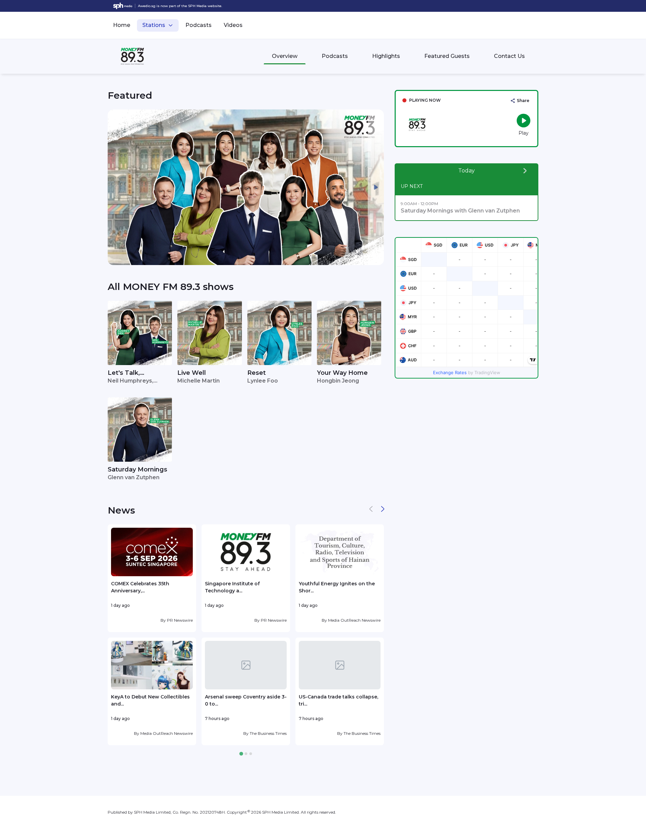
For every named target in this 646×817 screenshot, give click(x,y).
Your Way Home (342, 373)
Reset (256, 373)
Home (121, 25)
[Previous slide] (116, 187)
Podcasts (198, 25)
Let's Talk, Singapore (124, 373)
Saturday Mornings (137, 469)
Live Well (191, 373)
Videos (233, 25)
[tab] (241, 754)
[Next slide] (376, 187)
